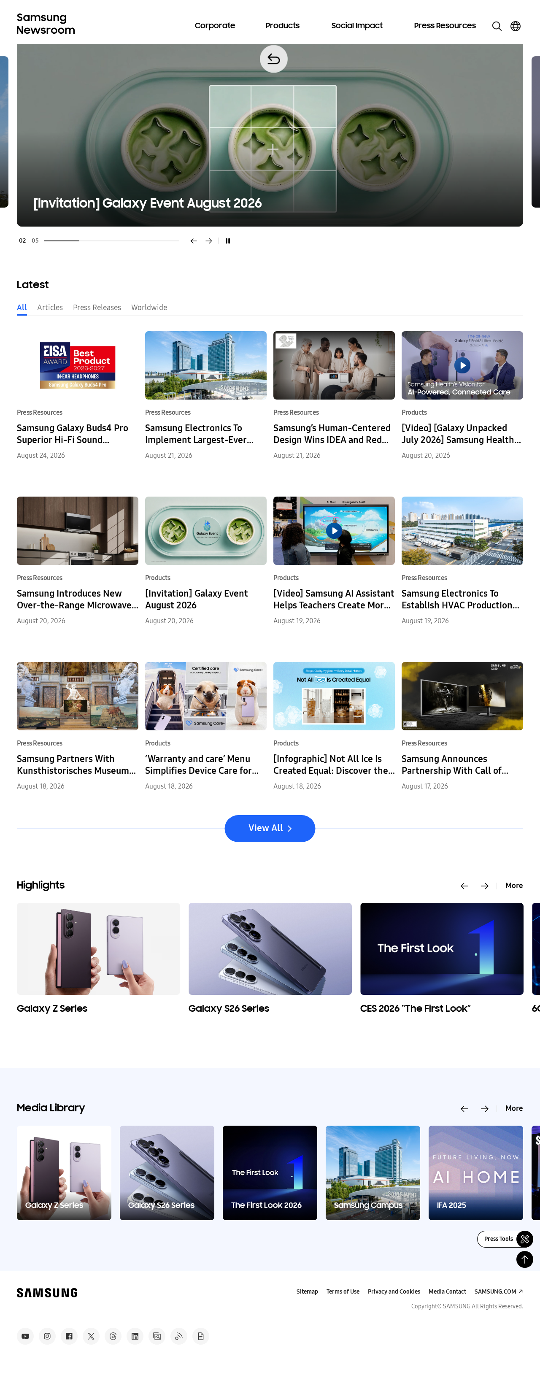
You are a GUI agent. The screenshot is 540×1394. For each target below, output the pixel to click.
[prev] (193, 241)
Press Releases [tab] (97, 307)
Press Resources (445, 26)
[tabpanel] (270, 132)
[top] (524, 1259)
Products (283, 26)
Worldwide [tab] (149, 307)
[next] (209, 241)
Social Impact (357, 26)
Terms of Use (343, 1291)
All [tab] (22, 307)
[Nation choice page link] (515, 26)
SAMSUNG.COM (495, 1291)
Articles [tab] (50, 307)
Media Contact (447, 1291)
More (514, 885)
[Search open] (497, 26)
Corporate (215, 26)
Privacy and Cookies (394, 1291)
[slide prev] (464, 886)
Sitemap (307, 1291)
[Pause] (228, 241)
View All (265, 828)
